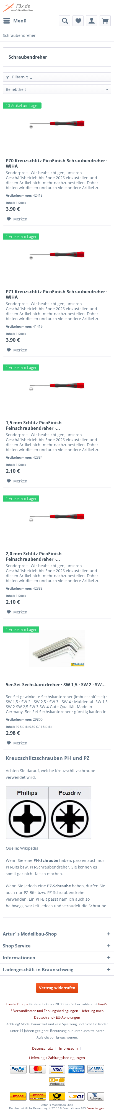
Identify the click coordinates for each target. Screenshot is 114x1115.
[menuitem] (14, 20)
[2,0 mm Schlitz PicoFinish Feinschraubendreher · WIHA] (57, 518)
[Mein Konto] (91, 20)
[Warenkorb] (105, 20)
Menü (20, 20)
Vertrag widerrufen (57, 987)
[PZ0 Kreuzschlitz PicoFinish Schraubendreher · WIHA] (57, 125)
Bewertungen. (96, 1108)
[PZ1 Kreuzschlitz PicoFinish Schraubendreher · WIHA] (57, 256)
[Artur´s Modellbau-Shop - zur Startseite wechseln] (18, 7)
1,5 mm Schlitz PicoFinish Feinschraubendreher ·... (34, 425)
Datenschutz (42, 1048)
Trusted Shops (17, 1004)
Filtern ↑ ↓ (21, 76)
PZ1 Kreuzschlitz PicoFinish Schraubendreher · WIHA (57, 294)
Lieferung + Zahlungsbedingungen (57, 1057)
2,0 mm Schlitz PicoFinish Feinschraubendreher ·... (34, 556)
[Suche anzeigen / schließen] (64, 20)
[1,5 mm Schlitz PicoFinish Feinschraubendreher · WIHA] (57, 387)
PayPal (103, 1004)
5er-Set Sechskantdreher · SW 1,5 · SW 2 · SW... (56, 685)
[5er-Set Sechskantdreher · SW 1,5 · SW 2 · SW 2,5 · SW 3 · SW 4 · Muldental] (57, 649)
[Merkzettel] (78, 20)
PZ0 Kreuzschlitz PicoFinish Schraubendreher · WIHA (57, 163)
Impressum (68, 1048)
